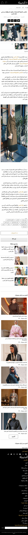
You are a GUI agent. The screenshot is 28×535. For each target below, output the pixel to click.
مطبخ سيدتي (24, 521)
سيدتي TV (25, 523)
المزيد (13, 436)
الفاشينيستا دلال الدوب (10, 220)
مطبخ (26, 473)
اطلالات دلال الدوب (23, 222)
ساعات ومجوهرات (23, 486)
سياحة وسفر (24, 491)
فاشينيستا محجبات (15, 224)
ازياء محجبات (18, 7)
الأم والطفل (24, 478)
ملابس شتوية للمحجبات (15, 222)
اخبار (26, 488)
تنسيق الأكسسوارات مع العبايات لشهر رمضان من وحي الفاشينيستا (15, 385)
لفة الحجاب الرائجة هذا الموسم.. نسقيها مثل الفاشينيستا (17, 362)
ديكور (26, 496)
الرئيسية (26, 7)
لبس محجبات (24, 226)
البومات (25, 501)
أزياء (22, 7)
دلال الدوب (17, 220)
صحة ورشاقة (24, 468)
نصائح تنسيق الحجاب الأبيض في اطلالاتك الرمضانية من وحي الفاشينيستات (16, 339)
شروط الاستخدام (23, 511)
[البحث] (5, 2)
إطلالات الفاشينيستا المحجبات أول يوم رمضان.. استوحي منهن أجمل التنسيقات (15, 408)
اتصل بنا (25, 508)
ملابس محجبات (24, 220)
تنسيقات (8, 224)
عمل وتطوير (24, 493)
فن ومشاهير (24, 476)
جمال (26, 465)
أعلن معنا (25, 513)
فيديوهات (25, 498)
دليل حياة (25, 471)
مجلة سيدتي (24, 518)
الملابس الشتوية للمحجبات (15, 59)
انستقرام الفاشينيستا (23, 224)
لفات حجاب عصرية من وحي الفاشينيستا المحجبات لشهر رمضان (15, 431)
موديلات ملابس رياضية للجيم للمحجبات (20, 316)
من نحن (25, 506)
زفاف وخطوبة (24, 481)
